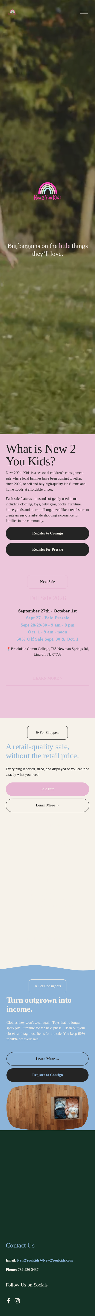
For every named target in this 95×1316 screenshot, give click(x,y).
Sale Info (47, 789)
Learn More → (47, 805)
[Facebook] (8, 1301)
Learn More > (47, 678)
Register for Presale (47, 549)
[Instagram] (17, 1301)
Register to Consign (47, 533)
